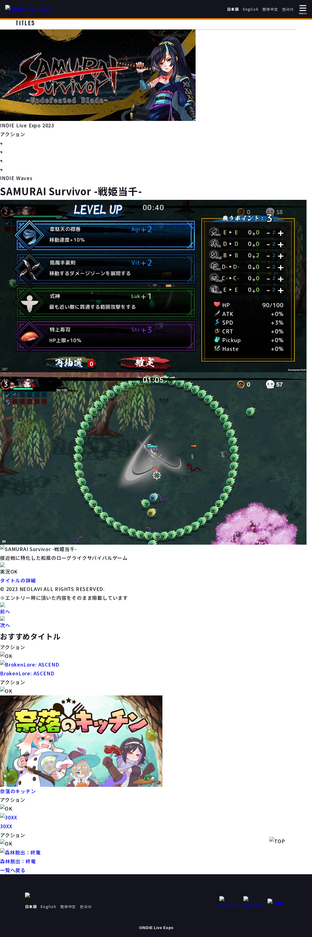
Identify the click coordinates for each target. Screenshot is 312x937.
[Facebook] (253, 903)
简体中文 (270, 9)
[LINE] (277, 903)
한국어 (288, 9)
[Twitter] (229, 903)
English (251, 9)
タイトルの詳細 (18, 580)
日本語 (233, 9)
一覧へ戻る (13, 870)
